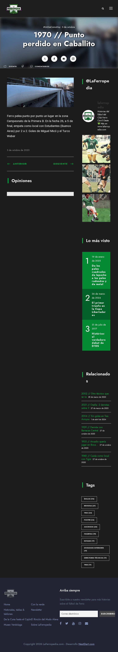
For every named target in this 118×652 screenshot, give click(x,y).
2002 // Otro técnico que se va (95, 395)
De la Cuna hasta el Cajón (17, 619)
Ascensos (90, 527)
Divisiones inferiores (94, 549)
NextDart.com (86, 644)
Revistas (90, 506)
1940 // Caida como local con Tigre (95, 457)
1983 (88, 513)
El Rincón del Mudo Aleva (44, 619)
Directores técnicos (95, 558)
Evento (13, 66)
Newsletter (36, 610)
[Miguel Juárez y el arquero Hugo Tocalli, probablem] (96, 149)
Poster (89, 520)
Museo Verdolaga (13, 624)
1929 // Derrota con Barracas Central (92, 429)
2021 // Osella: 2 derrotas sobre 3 (95, 406)
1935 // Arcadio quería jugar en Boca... (93, 443)
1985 (87, 565)
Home (7, 604)
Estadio (89, 541)
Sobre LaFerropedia (41, 624)
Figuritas (90, 534)
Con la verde (37, 604)
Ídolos (89, 499)
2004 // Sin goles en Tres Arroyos (94, 417)
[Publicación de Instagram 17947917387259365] (96, 208)
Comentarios (42, 66)
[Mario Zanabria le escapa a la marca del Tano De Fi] (96, 178)
